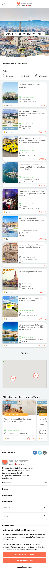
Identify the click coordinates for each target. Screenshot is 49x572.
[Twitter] (39, 452)
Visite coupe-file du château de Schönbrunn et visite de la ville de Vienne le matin (32, 327)
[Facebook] (34, 452)
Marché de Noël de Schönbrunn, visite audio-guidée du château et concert (32, 193)
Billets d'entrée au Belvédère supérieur (30, 86)
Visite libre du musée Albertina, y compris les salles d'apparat (32, 246)
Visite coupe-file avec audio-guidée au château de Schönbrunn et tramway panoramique (32, 140)
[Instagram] (44, 452)
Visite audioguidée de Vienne (30, 271)
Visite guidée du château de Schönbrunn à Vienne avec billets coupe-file (32, 113)
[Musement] (24, 4)
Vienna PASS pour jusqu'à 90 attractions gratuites (30, 299)
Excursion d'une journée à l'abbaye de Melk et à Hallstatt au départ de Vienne (32, 167)
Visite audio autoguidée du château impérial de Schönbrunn (31, 219)
